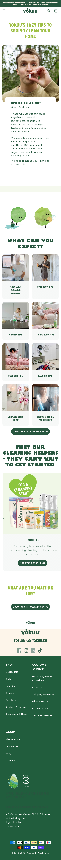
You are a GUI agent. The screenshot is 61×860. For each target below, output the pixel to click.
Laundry (10, 686)
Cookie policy (40, 708)
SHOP (10, 665)
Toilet (9, 678)
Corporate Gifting (16, 713)
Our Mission (12, 746)
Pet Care (11, 700)
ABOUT (11, 732)
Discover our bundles (32, 563)
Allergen (10, 693)
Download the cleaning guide (30, 431)
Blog (8, 753)
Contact (37, 687)
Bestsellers (12, 671)
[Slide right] (57, 519)
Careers (10, 760)
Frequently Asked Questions (42, 678)
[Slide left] (3, 519)
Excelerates (43, 853)
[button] (4, 10)
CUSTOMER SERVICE (40, 667)
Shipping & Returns (43, 694)
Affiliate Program (16, 707)
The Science (13, 739)
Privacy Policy (40, 701)
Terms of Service (42, 715)
